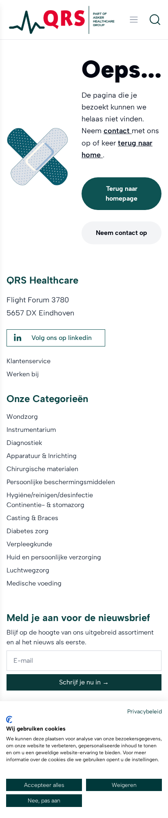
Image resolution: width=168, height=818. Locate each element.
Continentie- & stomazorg (45, 505)
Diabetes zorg (28, 531)
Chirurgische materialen (42, 469)
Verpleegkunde (29, 544)
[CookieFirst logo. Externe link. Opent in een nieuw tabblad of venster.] (9, 719)
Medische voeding (34, 583)
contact (118, 130)
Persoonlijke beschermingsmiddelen (61, 482)
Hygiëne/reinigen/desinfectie (50, 495)
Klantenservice (29, 361)
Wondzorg (22, 416)
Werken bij (23, 374)
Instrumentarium (31, 430)
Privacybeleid (144, 711)
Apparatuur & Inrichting (42, 456)
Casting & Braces (32, 518)
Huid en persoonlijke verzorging (54, 557)
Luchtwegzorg (28, 570)
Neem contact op (121, 233)
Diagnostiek (24, 443)
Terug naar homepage (121, 193)
